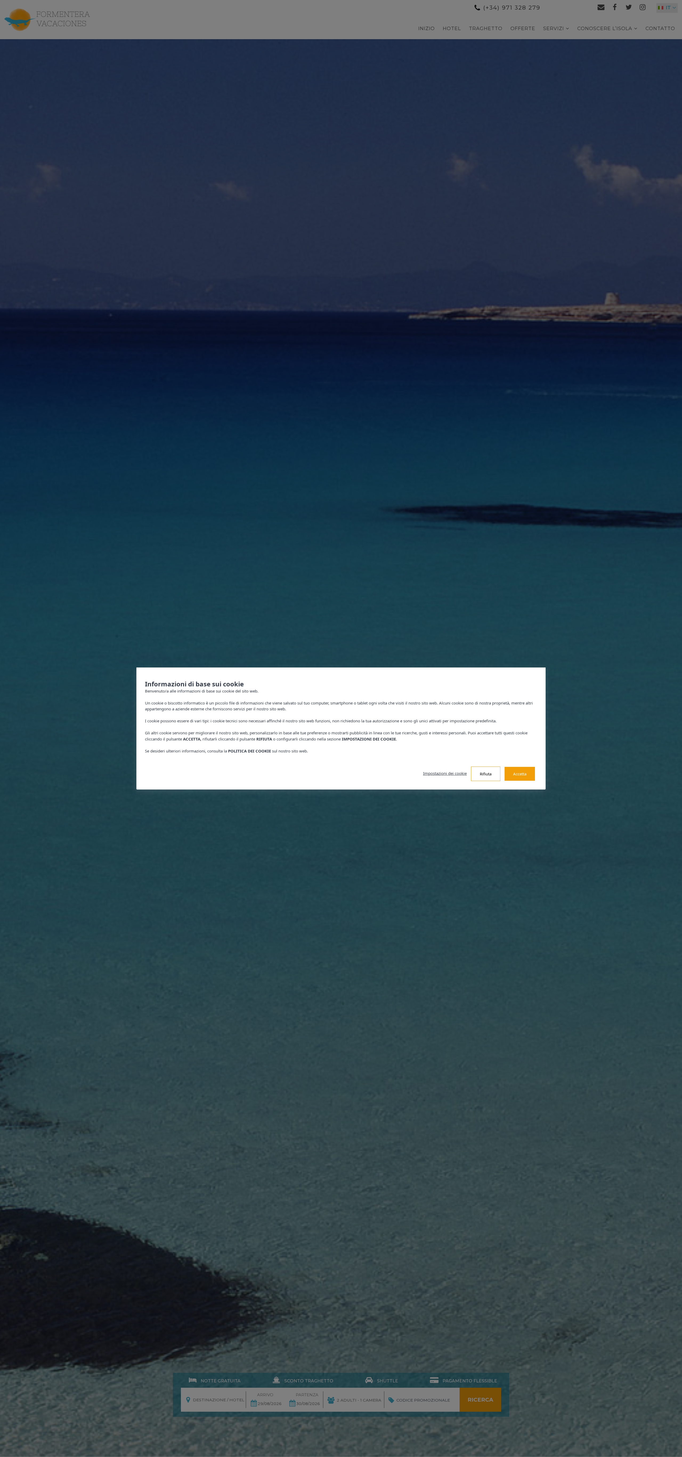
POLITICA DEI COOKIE (249, 751)
